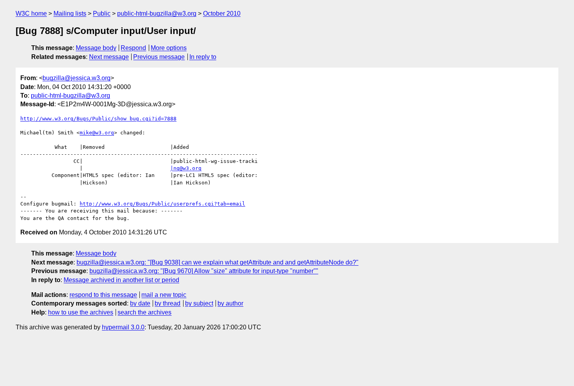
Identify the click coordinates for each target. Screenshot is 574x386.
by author (230, 303)
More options (169, 48)
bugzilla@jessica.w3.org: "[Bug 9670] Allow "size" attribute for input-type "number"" (203, 271)
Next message (109, 57)
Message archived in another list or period (121, 280)
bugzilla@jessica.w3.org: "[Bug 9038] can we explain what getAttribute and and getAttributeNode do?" (217, 262)
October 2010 (222, 13)
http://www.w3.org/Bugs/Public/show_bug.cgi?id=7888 (98, 119)
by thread (167, 303)
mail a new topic (163, 294)
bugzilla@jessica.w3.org (77, 78)
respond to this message (103, 294)
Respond (133, 48)
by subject (199, 303)
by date (140, 303)
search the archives (144, 312)
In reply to (202, 57)
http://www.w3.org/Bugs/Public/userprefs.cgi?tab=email (162, 204)
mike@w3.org (97, 133)
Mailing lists (69, 13)
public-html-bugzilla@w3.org (156, 13)
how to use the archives (80, 312)
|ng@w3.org (185, 168)
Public (102, 13)
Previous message (159, 57)
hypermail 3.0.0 (123, 327)
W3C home (31, 13)
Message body (96, 48)
